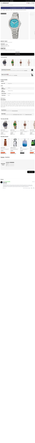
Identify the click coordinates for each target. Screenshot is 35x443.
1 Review (6, 44)
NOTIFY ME (17, 54)
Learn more (25, 70)
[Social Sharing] (30, 14)
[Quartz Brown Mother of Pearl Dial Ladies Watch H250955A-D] (28, 121)
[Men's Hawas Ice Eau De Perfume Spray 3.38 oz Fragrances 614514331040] (28, 139)
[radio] (10, 162)
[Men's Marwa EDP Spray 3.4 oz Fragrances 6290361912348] (18, 139)
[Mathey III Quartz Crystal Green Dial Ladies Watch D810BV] (18, 121)
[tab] (31, 172)
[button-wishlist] (32, 3)
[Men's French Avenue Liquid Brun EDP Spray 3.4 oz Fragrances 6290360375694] (9, 139)
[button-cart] (33, 3)
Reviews (2, 157)
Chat (20, 114)
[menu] (1, 3)
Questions (7, 157)
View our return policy (15, 110)
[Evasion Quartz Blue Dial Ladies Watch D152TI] (33, 14)
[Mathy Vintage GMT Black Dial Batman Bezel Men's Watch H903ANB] (9, 121)
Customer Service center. (28, 114)
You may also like (4, 57)
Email (18, 114)
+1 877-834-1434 (15, 114)
